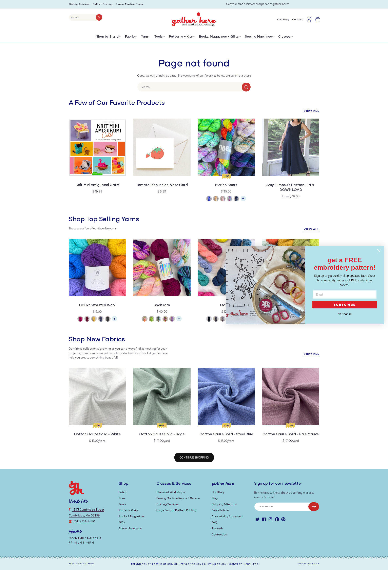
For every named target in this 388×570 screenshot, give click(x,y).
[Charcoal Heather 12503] (108, 319)
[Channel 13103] (101, 319)
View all (311, 111)
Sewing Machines (258, 36)
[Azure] (209, 199)
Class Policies (221, 510)
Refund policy (141, 564)
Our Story (218, 492)
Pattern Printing (102, 4)
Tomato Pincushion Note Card (162, 185)
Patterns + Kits (181, 36)
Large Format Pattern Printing (176, 510)
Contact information (245, 564)
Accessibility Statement (228, 516)
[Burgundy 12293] (87, 319)
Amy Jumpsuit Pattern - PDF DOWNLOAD (290, 187)
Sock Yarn (162, 305)
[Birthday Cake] (172, 319)
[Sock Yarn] (179, 320)
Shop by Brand (107, 36)
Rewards (217, 528)
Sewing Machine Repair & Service (178, 498)
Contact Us (219, 534)
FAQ (214, 522)
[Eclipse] (236, 199)
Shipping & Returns (224, 504)
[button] (108, 37)
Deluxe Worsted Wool (97, 305)
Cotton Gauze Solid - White (97, 434)
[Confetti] (223, 199)
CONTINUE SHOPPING (194, 457)
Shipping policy (215, 564)
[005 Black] (209, 319)
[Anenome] (145, 319)
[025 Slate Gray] (216, 319)
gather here (85, 564)
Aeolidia (313, 564)
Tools (158, 36)
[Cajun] (216, 199)
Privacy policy (190, 564)
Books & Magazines (131, 516)
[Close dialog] (378, 250)
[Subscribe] (313, 506)
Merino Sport (226, 185)
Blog (215, 498)
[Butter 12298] (94, 319)
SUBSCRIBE (345, 304)
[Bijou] (165, 319)
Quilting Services (79, 4)
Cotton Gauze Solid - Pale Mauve (291, 434)
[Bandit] (158, 319)
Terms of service (166, 564)
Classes (284, 36)
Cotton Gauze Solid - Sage (162, 434)
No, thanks (344, 314)
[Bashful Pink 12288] (80, 319)
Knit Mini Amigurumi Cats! (97, 185)
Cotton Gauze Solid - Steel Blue (226, 434)
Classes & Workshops (170, 492)
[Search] (99, 17)
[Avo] (151, 319)
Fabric (130, 36)
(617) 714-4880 (84, 521)
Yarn (144, 36)
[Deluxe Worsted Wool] (114, 320)
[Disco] (229, 199)
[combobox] (85, 17)
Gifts (122, 522)
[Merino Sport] (243, 200)
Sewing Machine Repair (130, 4)
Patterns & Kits (128, 510)
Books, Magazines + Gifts (218, 36)
